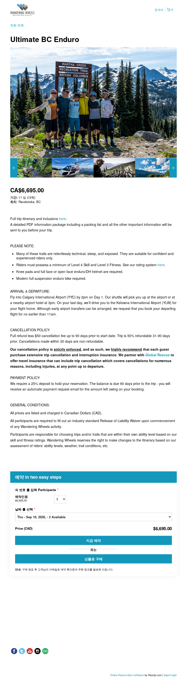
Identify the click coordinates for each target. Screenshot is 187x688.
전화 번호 (17, 25)
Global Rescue (157, 354)
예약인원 (21, 498)
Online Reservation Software (127, 675)
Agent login (170, 675)
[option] (31, 168)
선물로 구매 (93, 558)
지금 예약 (93, 540)
